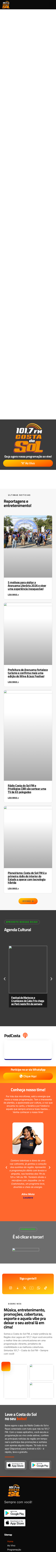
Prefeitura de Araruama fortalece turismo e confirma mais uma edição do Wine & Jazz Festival (28, 672)
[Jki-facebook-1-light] (17, 1288)
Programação (14, 1549)
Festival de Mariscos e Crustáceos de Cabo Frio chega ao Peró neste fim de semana (27, 1000)
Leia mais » (13, 594)
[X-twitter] (24, 1288)
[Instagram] (10, 1288)
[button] (51, 4)
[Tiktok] (45, 1288)
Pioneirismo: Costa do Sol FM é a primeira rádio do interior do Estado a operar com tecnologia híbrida (27, 878)
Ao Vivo (11, 1545)
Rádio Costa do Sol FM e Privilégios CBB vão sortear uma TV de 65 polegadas (27, 788)
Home (10, 1541)
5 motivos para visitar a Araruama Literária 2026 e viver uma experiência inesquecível (27, 585)
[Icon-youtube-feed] (31, 1288)
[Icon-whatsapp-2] (38, 1288)
